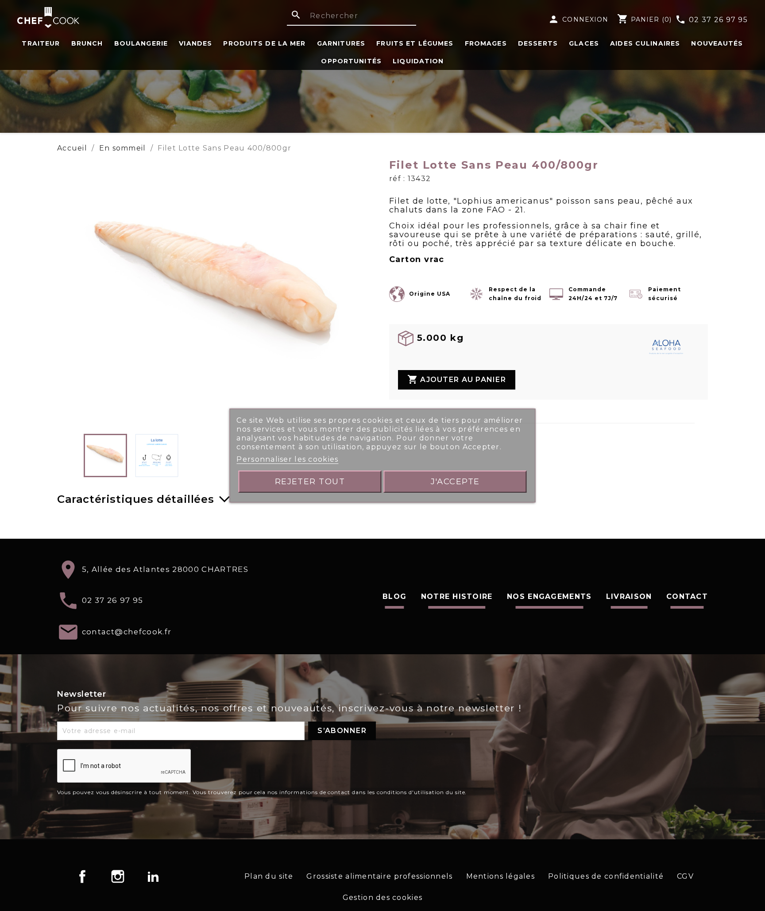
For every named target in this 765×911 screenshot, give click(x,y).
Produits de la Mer (264, 43)
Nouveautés (717, 43)
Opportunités (351, 61)
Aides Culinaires (645, 43)
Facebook (82, 876)
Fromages (486, 43)
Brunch (87, 43)
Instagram (118, 876)
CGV (685, 876)
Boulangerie (141, 43)
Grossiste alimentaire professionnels (379, 876)
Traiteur (41, 43)
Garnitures (341, 43)
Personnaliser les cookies (287, 459)
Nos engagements (549, 596)
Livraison (629, 596)
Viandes (195, 43)
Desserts (538, 43)
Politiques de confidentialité (606, 876)
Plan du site (268, 876)
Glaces (584, 43)
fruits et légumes (414, 43)
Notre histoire (457, 596)
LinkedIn (153, 876)
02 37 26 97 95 (711, 20)
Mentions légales (500, 876)
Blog (394, 596)
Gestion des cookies (382, 897)
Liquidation (418, 61)
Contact (687, 596)
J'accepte (455, 481)
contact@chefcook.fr (127, 631)
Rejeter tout (310, 481)
